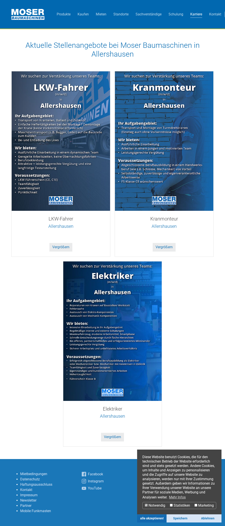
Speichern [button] (180, 518)
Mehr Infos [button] (177, 497)
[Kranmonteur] (164, 141)
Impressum (29, 495)
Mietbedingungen (33, 474)
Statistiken (181, 505)
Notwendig (156, 505)
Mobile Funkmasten (35, 511)
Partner (25, 506)
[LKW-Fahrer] (61, 141)
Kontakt (26, 490)
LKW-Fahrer (61, 219)
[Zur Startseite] (27, 14)
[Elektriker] (112, 331)
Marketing (205, 505)
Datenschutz (30, 479)
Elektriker (112, 409)
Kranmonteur (164, 219)
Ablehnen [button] (207, 518)
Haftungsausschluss (36, 484)
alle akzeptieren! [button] (152, 518)
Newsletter (28, 500)
